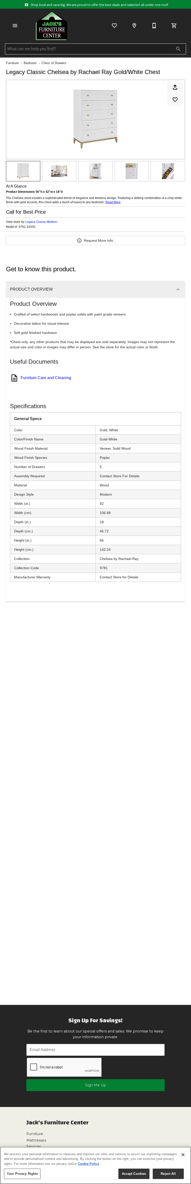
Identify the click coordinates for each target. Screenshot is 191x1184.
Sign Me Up (95, 1085)
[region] (95, 1165)
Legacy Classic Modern (41, 222)
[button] (15, 26)
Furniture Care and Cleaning (46, 378)
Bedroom (30, 63)
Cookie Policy (88, 1164)
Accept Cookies (134, 1174)
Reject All (168, 1174)
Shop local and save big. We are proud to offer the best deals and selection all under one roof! (99, 4)
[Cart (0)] (174, 26)
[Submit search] (178, 48)
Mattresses (36, 1140)
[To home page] (51, 25)
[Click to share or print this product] (175, 87)
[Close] (183, 1154)
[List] (114, 26)
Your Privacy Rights (22, 1174)
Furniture (12, 63)
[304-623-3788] (154, 26)
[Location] (134, 26)
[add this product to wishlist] (175, 100)
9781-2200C (27, 227)
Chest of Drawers (54, 63)
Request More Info (98, 240)
